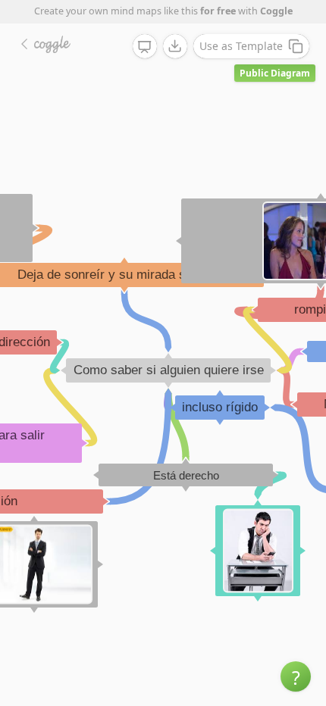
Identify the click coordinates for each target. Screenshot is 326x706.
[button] (296, 676)
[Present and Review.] (145, 47)
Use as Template (241, 46)
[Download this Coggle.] (175, 46)
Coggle (276, 11)
